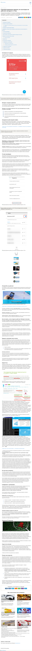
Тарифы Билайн (4, 626)
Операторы (10, 17)
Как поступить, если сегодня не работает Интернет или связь (12, 34)
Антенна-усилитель (7, 37)
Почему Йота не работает (7, 33)
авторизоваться (17, 643)
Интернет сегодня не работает (7, 23)
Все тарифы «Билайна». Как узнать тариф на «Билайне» (8, 615)
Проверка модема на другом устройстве (11, 44)
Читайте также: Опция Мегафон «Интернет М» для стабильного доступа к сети (14, 306)
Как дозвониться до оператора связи (7, 601)
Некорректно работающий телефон (8, 27)
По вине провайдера (6, 31)
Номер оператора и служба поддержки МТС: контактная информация (22, 627)
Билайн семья (19, 601)
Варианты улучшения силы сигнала (8, 36)
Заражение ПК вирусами (7, 46)
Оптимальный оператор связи (23, 614)
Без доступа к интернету (7, 40)
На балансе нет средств (6, 22)
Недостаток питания (6, 47)
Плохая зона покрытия (6, 49)
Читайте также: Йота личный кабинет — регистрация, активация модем (13, 448)
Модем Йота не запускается (9, 43)
